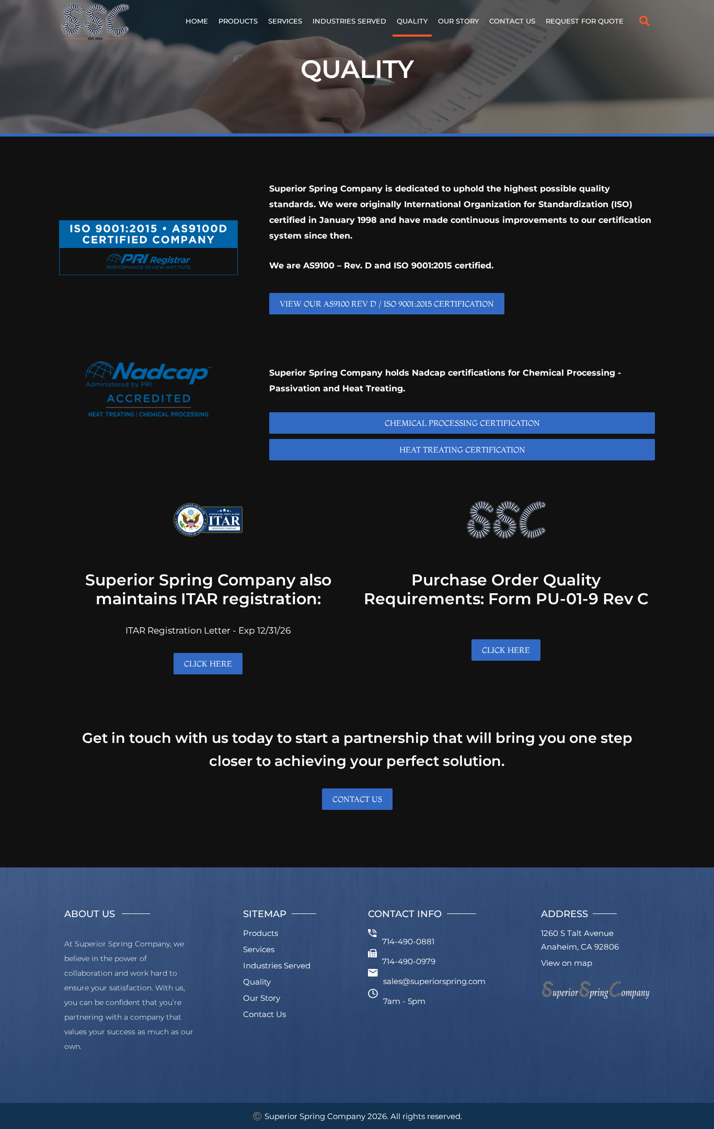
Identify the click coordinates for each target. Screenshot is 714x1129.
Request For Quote (585, 21)
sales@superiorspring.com (434, 981)
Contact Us (512, 21)
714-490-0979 (408, 961)
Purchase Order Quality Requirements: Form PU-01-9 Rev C (506, 589)
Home (197, 21)
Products (238, 21)
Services (285, 21)
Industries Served (349, 21)
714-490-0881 (408, 941)
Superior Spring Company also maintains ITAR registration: (208, 589)
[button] (644, 20)
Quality (412, 21)
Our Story (458, 21)
